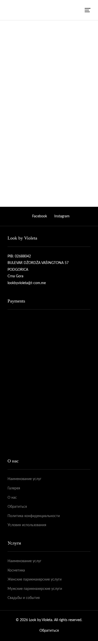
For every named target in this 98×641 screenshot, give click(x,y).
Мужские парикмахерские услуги (35, 589)
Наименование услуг (24, 479)
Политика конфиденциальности (34, 516)
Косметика (16, 570)
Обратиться (17, 64)
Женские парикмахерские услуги (35, 579)
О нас (12, 497)
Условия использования (27, 525)
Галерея (14, 488)
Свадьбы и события (24, 598)
